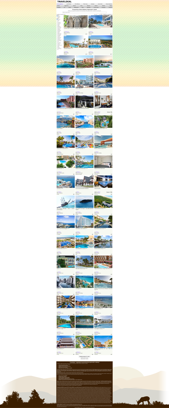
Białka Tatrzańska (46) (82, 393)
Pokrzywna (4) (88, 401)
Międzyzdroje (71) (69, 392)
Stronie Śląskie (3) (79, 402)
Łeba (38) (81, 394)
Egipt (76, 134)
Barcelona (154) (90, 390)
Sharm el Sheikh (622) (70, 388)
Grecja (77, 94)
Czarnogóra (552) (86, 388)
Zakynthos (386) (66, 389)
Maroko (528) (96, 388)
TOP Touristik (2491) (69, 405)
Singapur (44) (91, 393)
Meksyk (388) (62, 389)
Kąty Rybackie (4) (94, 401)
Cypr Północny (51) (62, 393)
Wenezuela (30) (69, 395)
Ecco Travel (59, 42)
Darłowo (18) (78, 397)
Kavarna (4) (103, 401)
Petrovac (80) (107, 391)
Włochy (58, 134)
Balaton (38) (92, 394)
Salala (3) (88, 402)
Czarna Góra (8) (104, 399)
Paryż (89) (69, 391)
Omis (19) (100, 396)
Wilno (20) (76, 396)
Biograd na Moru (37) (104, 394)
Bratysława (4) (61, 402)
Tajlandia (77, 274)
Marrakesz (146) (103, 390)
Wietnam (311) (104, 389)
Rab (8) (87, 399)
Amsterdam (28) (90, 395)
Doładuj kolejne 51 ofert (84, 356)
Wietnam (77, 354)
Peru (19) (95, 396)
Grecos (58, 24)
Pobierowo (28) (81, 395)
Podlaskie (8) (90, 399)
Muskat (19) (105, 396)
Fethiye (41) (66, 394)
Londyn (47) (73, 393)
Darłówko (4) (108, 401)
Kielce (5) (61, 401)
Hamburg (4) (105, 401)
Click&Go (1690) (87, 405)
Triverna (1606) (69, 404)
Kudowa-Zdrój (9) (59, 399)
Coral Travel (96, 7)
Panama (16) (103, 397)
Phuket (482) (102, 388)
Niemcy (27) (93, 395)
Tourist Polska (59, 48)
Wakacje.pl (76, 7)
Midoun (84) (89, 391)
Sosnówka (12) (74, 398)
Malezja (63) (103, 392)
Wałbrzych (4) (78, 401)
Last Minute (68, 4)
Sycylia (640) (66, 388)
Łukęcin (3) (67, 402)
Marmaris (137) (107, 390)
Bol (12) (98, 398)
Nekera (59, 25)
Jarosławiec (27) (99, 395)
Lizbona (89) (71, 391)
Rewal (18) (68, 397)
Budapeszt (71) (76, 392)
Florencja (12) (89, 398)
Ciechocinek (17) (94, 397)
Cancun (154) (86, 390)
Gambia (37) (101, 394)
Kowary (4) (98, 401)
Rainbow (88, 7)
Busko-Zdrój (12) (95, 398)
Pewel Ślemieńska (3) (91, 402)
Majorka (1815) (106, 387)
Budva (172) (66, 390)
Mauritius (77, 294)
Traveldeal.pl (78, 407)
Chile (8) (107, 399)
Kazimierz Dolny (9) (67, 399)
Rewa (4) (83, 401)
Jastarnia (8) (98, 399)
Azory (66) (91, 392)
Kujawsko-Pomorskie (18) (72, 397)
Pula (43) (96, 393)
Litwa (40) (77, 394)
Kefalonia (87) (84, 391)
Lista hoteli (100, 4)
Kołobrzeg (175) (59, 390)
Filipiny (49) (68, 393)
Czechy (58, 214)
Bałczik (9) (81, 399)
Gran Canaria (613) (79, 388)
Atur (58, 41)
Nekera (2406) (74, 405)
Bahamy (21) (73, 396)
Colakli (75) (61, 392)
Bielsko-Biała (96, 114)
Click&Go (59, 29)
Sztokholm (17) (81, 397)
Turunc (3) (74, 402)
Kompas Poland (60, 45)
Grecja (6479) (66, 387)
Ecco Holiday (59, 30)
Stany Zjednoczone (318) (97, 389)
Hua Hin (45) (89, 393)
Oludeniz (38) (89, 394)
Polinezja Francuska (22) (60, 396)
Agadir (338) (85, 389)
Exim (83, 7)
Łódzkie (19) (88, 396)
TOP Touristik (59, 27)
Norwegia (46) (78, 393)
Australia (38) (95, 394)
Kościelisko (77, 194)
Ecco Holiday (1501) (91, 405)
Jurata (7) (79, 400)
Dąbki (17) (91, 397)
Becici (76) (59, 392)
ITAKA (69, 7)
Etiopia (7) (81, 400)
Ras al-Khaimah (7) (70, 400)
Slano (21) (71, 396)
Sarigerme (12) (77, 398)
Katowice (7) (76, 400)
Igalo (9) (69, 399)
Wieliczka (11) (108, 398)
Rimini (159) (71, 390)
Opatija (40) (71, 394)
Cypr (95, 74)
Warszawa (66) (82, 392)
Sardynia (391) (59, 389)
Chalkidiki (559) (82, 388)
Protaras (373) (72, 389)
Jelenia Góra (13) (59, 398)
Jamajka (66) (88, 392)
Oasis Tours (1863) (82, 405)
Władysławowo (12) (68, 398)
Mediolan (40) (74, 394)
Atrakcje (92, 4)
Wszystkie (59, 16)
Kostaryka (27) (95, 395)
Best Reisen (59, 26)
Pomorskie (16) (100, 397)
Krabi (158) (76, 390)
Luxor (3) (102, 402)
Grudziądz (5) (69, 401)
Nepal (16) (106, 397)
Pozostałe (96, 234)
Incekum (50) (65, 393)
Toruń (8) (83, 399)
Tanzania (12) (71, 398)
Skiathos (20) (81, 396)
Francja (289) (107, 389)
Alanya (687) (59, 388)
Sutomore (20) (78, 396)
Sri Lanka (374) (69, 389)
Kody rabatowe (109, 4)
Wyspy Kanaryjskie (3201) (83, 387)
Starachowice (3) (82, 402)
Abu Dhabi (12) (100, 398)
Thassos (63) (98, 392)
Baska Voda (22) (67, 396)
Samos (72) (65, 392)
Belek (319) (93, 389)
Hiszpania (65, 54)
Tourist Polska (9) (64, 406)
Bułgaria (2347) (103, 387)
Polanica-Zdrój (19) (92, 396)
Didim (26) (108, 395)
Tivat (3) (76, 402)
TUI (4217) (64, 404)
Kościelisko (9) (62, 399)
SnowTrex (59, 47)
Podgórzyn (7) (73, 400)
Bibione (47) (75, 393)
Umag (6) (104, 400)
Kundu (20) (84, 396)
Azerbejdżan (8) (59, 400)
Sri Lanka (77, 314)
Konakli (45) (86, 393)
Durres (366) (78, 389)
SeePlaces (68, 32)
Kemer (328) (87, 389)
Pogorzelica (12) (81, 398)
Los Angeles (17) (88, 397)
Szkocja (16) (97, 397)
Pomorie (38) (86, 394)
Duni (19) (63, 397)
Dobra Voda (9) (75, 399)
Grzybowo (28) (86, 395)
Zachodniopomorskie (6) (100, 400)
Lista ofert (84, 407)
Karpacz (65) (93, 392)
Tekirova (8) (85, 399)
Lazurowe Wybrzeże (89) (75, 391)
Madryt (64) (96, 392)
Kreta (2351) (100, 387)
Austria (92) (64, 391)
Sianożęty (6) (107, 400)
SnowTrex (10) (60, 406)
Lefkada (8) (95, 399)
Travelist (58, 7)
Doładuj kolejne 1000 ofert (84, 358)
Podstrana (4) (91, 401)
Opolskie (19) (97, 396)
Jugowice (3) (107, 402)
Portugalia (58, 234)
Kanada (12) (87, 398)
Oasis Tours (59, 28)
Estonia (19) (60, 397)
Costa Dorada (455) (105, 388)
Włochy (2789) (89, 387)
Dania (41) (69, 394)
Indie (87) (87, 391)
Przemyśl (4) (85, 401)
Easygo (58, 32)
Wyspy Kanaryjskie (60, 154)
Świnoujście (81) (95, 391)
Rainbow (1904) (78, 405)
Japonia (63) (106, 392)
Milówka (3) (100, 402)
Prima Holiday (59, 33)
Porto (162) (68, 390)
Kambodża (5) (63, 401)
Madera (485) (99, 388)
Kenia (95, 134)
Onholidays (59, 35)
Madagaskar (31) (59, 395)
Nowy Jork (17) (84, 397)
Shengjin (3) (86, 402)
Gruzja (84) (92, 391)
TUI (64, 7)
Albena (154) (93, 390)
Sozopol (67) (79, 392)
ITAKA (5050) (59, 404)
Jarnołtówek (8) (101, 399)
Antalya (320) (90, 389)
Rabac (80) (105, 391)
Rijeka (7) (67, 400)
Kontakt (81, 407)
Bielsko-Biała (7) (91, 400)
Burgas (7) (83, 400)
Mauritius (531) (93, 388)
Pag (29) (75, 395)
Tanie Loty (85, 4)
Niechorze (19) (102, 396)
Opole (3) (95, 402)
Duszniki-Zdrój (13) (63, 398)
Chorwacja (96, 174)
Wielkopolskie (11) (104, 398)
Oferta (65, 32)
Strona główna (60, 4)
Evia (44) (94, 393)
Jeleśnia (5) (66, 401)
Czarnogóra (77, 334)
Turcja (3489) (76, 387)
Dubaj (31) (66, 395)
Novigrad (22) (64, 396)
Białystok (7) (94, 400)
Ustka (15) (108, 397)
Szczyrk (77, 114)
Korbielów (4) (100, 401)
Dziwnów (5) (72, 401)
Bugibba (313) (101, 389)
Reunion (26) (102, 395)
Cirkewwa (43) (103, 393)
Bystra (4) (59, 402)
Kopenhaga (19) (108, 396)
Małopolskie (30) (72, 395)
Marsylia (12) (84, 398)
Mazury (88, 5)
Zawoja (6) (97, 400)
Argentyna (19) (65, 397)
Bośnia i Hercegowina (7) (86, 400)
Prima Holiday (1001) (101, 405)
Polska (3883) (71, 387)
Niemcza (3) (97, 402)
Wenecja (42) (106, 393)
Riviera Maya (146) (100, 390)
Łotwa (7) (62, 400)
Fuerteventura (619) (74, 388)
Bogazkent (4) (64, 402)
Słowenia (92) (61, 391)
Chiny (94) (59, 391)
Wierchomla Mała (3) (70, 402)
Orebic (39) (79, 394)
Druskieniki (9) (72, 399)
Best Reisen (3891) (59, 405)
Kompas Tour (59, 37)
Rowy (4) (81, 401)
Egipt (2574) (96, 387)
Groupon (103, 7)
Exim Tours (59, 22)
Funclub (59, 44)
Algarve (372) (75, 389)
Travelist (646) (74, 404)
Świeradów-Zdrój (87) (80, 391)
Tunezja (58, 254)
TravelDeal (58, 14)
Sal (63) (101, 392)
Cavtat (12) (92, 398)
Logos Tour (59, 43)
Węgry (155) (81, 390)
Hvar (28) (84, 395)
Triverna (110, 7)
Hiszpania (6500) (60, 387)
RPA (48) (71, 393)
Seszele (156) (78, 390)
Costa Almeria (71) (73, 392)
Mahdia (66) (85, 392)
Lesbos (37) (98, 394)
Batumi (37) (108, 394)
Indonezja (58, 314)
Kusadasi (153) (96, 390)
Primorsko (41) (59, 394)
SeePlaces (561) (79, 404)
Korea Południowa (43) (99, 393)
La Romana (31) (63, 395)
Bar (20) (86, 396)
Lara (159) (73, 390)
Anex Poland (59, 34)
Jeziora (96, 5)
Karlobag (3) (104, 402)
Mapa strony (92, 407)
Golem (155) (84, 390)
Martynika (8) (92, 399)
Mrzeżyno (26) (105, 395)
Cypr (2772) (93, 387)
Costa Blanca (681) (63, 388)
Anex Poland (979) (106, 405)
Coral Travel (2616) (64, 405)
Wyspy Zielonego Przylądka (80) (100, 391)
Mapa (111, 5)
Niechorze (96, 194)
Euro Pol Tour (59, 40)
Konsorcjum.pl (59, 39)
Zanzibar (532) (89, 388)
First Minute (77, 4)
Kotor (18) (76, 397)
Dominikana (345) (82, 389)
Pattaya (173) (63, 390)
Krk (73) (63, 392)
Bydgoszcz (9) (78, 399)
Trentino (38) (84, 394)
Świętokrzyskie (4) (75, 401)
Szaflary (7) (64, 400)
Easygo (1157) (96, 405)
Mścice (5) (59, 401)
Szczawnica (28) (78, 395)
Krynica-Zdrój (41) (63, 394)
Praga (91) (67, 391)
